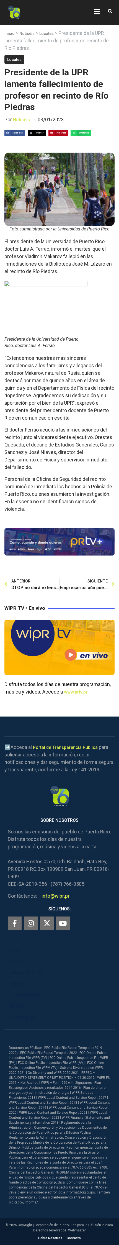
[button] (110, 11)
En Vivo (17, 961)
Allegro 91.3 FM (26, 973)
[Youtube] (63, 923)
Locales (46, 33)
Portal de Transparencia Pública (65, 747)
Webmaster (77, 1230)
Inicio (9, 33)
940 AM (17, 984)
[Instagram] (31, 923)
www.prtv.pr (75, 692)
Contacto (74, 1238)
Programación (24, 995)
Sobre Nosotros (50, 1238)
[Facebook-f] (15, 923)
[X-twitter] (47, 923)
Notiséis (27, 33)
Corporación (23, 1017)
